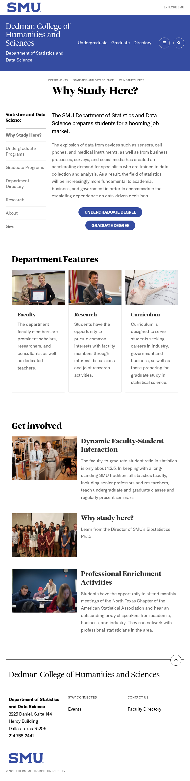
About (12, 213)
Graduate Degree (110, 225)
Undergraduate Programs (21, 151)
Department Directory (17, 183)
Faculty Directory (144, 709)
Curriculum (145, 314)
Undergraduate (93, 42)
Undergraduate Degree (110, 212)
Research (15, 200)
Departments (58, 80)
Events (74, 709)
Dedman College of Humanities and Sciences (38, 34)
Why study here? (107, 517)
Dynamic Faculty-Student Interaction (122, 444)
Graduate (120, 42)
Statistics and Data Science (93, 80)
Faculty (27, 314)
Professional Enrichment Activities (121, 577)
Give (10, 226)
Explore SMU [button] (174, 7)
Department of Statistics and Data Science (35, 56)
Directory (142, 42)
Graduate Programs (25, 167)
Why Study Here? (23, 135)
